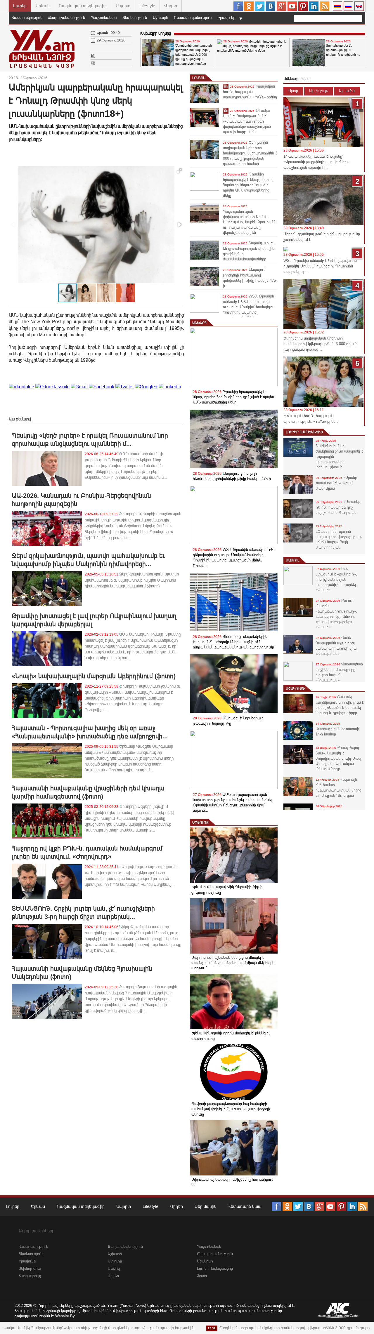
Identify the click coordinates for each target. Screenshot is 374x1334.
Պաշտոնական (104, 17)
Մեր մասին (206, 1206)
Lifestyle (147, 5)
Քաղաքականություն (66, 17)
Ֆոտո (202, 1276)
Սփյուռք (200, 822)
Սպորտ (123, 5)
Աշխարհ (160, 17)
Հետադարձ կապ (245, 1206)
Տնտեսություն (134, 17)
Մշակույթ (295, 688)
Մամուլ (292, 560)
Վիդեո (170, 5)
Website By (65, 1316)
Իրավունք (226, 17)
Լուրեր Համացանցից (304, 432)
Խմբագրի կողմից (155, 33)
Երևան (43, 5)
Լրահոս (198, 78)
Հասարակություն (27, 17)
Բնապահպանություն (193, 17)
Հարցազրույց (30, 1276)
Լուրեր (20, 5)
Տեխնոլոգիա (30, 1268)
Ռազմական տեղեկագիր (83, 5)
